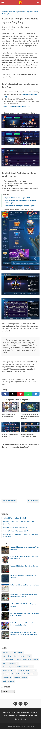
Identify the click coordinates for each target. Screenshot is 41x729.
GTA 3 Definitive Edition (10, 656)
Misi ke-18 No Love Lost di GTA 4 (14, 518)
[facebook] (5, 394)
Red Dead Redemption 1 (29, 674)
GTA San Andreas (8, 659)
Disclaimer (34, 712)
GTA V (4, 663)
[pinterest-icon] (26, 704)
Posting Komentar (7, 29)
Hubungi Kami (14, 712)
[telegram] (36, 394)
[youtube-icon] (20, 704)
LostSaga (21, 670)
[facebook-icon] (15, 704)
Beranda (6, 712)
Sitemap (23, 719)
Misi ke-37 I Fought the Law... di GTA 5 (16, 531)
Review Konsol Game (20, 677)
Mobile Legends (31, 670)
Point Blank (15, 674)
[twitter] (13, 394)
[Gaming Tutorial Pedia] (20, 2)
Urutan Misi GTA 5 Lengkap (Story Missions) (24, 566)
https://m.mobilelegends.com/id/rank (16, 106)
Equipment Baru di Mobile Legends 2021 (18, 198)
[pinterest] (20, 394)
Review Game (7, 677)
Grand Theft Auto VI (9, 670)
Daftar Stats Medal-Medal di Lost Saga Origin (24, 585)
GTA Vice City (13, 663)
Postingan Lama (33, 500)
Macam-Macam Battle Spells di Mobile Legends (20, 206)
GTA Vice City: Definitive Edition (12, 667)
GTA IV (28, 656)
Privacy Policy (24, 712)
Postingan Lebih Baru (9, 500)
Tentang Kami (23, 716)
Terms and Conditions (10, 716)
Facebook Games (17, 652)
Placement (6, 674)
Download (6, 652)
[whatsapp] (28, 394)
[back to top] (37, 725)
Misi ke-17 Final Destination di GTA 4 (15, 527)
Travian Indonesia (8, 681)
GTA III (22, 656)
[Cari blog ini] (38, 2)
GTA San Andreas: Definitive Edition (27, 659)
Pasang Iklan (33, 716)
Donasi (17, 719)
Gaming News (28, 667)
